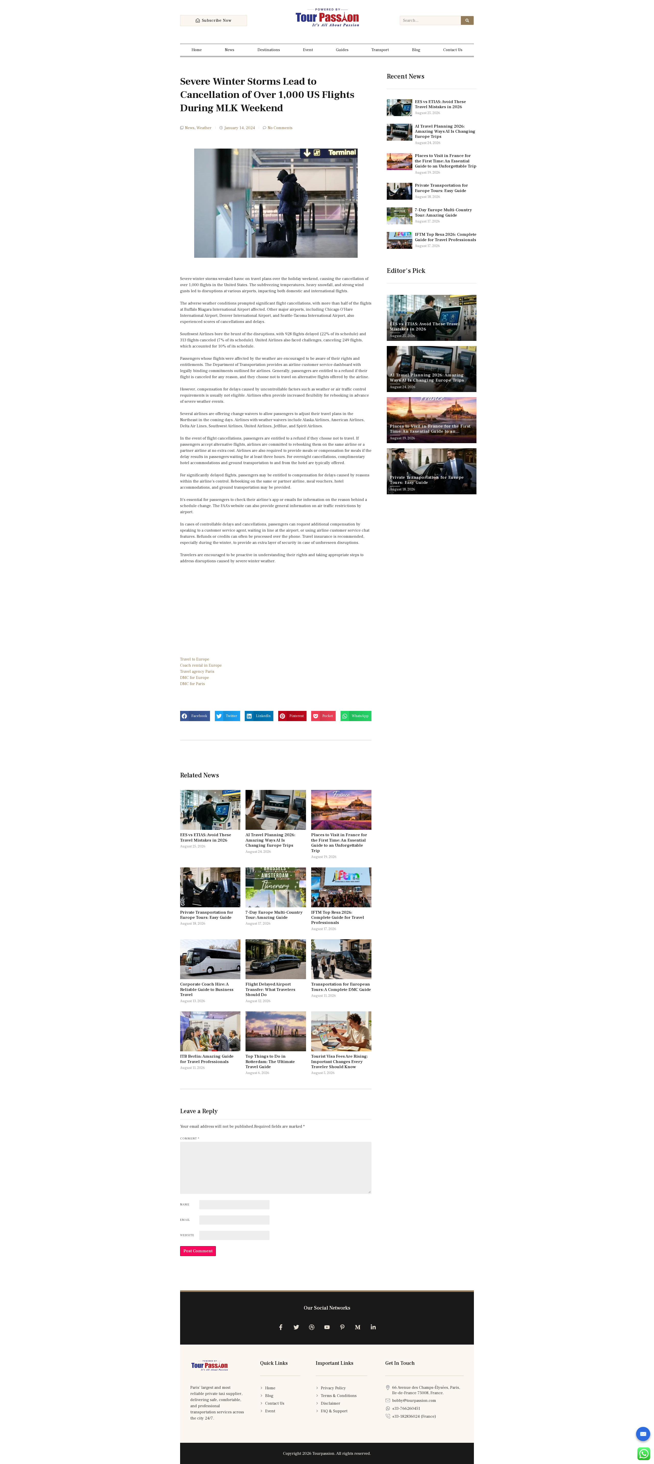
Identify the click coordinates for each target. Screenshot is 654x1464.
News (229, 49)
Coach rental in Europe (201, 665)
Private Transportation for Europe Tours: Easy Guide (206, 915)
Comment (189, 1139)
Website (187, 1235)
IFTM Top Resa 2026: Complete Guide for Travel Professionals (337, 918)
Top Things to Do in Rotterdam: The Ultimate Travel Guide (270, 1062)
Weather (204, 127)
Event (308, 49)
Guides (342, 49)
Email (185, 1220)
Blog (416, 49)
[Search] (467, 20)
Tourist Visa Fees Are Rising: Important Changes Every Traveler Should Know (339, 1062)
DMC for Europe (194, 677)
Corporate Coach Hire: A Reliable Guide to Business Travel (206, 989)
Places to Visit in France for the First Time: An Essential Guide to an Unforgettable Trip (339, 842)
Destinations (269, 49)
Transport (380, 49)
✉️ (643, 1434)
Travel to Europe (194, 659)
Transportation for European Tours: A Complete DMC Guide (341, 986)
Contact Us (452, 49)
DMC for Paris (192, 683)
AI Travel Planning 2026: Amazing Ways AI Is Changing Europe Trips (270, 840)
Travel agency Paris (197, 671)
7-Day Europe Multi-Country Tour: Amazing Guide (274, 915)
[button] (195, 716)
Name (185, 1204)
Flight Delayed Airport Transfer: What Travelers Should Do (270, 989)
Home (197, 49)
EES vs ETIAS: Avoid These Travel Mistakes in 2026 (205, 837)
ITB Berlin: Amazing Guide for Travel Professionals (206, 1059)
